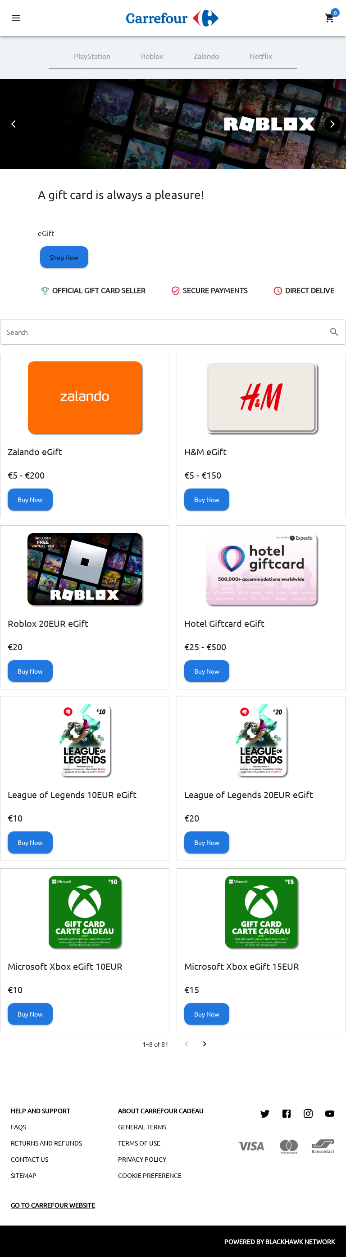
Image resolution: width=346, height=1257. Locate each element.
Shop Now (64, 257)
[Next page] (205, 1044)
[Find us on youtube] (329, 1115)
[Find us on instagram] (308, 1115)
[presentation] (13, 124)
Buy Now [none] (30, 499)
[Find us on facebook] (286, 1115)
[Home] (173, 16)
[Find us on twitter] (265, 1115)
